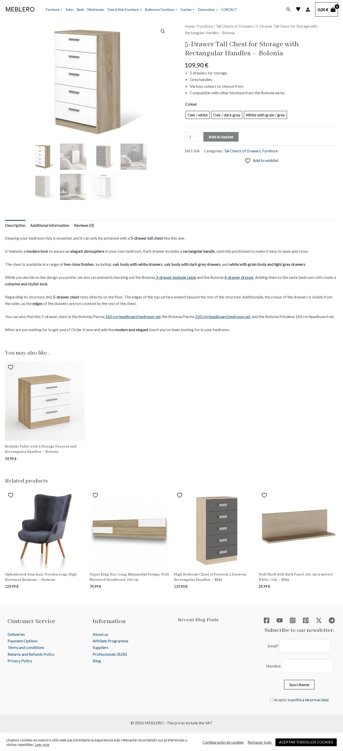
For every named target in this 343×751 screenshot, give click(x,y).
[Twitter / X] (319, 620)
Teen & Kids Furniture (123, 10)
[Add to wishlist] (11, 367)
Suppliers (100, 647)
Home (190, 26)
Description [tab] (15, 225)
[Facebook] (266, 620)
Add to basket (221, 136)
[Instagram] (293, 620)
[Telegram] (332, 620)
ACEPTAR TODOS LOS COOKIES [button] (306, 742)
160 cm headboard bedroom (132, 316)
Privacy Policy (20, 660)
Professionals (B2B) (110, 654)
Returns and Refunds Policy (31, 654)
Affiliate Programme (110, 640)
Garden (186, 10)
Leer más (42, 744)
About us (100, 634)
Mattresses (95, 10)
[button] (60, 9)
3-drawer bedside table (175, 277)
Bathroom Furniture (159, 10)
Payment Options (23, 640)
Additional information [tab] (49, 225)
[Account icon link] (308, 9)
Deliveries (16, 634)
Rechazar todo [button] (260, 742)
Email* (273, 645)
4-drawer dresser (239, 277)
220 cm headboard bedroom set (222, 316)
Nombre (273, 666)
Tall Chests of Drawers (234, 26)
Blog (97, 660)
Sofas (70, 10)
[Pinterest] (306, 620)
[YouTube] (279, 620)
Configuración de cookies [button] (223, 742)
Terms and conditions (26, 647)
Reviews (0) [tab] (84, 225)
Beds (80, 10)
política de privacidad (309, 699)
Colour (191, 104)
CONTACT (229, 10)
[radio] (197, 115)
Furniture (52, 10)
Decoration (206, 10)
